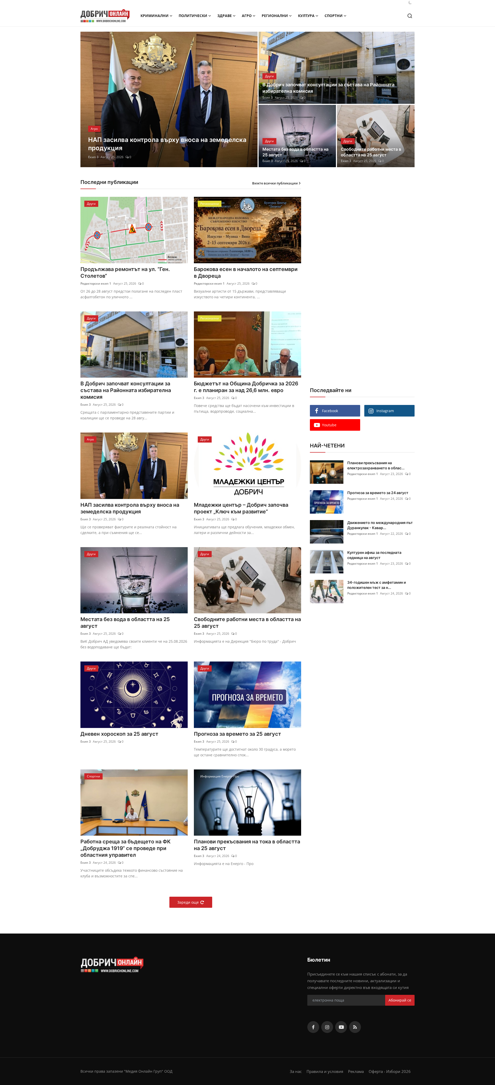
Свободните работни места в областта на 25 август (371, 152)
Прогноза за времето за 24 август (377, 492)
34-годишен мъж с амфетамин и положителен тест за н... (376, 585)
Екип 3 (93, 157)
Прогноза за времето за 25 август (237, 734)
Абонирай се (400, 1000)
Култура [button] (306, 15)
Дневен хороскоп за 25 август (119, 734)
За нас (296, 1071)
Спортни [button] (334, 15)
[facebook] (313, 1027)
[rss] (355, 1027)
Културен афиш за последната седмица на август (374, 555)
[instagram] (327, 1027)
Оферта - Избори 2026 (390, 1071)
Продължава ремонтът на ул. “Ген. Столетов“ (125, 272)
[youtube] (341, 1027)
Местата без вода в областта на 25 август (295, 152)
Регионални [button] (275, 15)
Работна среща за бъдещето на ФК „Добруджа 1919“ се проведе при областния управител (125, 848)
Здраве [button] (224, 15)
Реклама (356, 1071)
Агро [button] (247, 15)
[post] (169, 99)
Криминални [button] (155, 15)
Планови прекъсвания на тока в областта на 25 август (247, 844)
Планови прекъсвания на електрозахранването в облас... (376, 465)
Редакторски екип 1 (95, 283)
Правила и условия (325, 1071)
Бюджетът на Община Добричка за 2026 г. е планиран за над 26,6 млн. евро (246, 386)
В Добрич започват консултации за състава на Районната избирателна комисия (328, 88)
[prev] (89, 99)
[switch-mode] (410, 2)
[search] (410, 16)
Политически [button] (193, 15)
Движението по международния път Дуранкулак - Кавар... (380, 525)
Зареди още (188, 902)
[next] (249, 99)
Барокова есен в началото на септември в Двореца (246, 272)
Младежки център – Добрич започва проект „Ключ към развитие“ (241, 508)
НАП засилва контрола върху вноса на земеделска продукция (129, 508)
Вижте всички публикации (275, 183)
